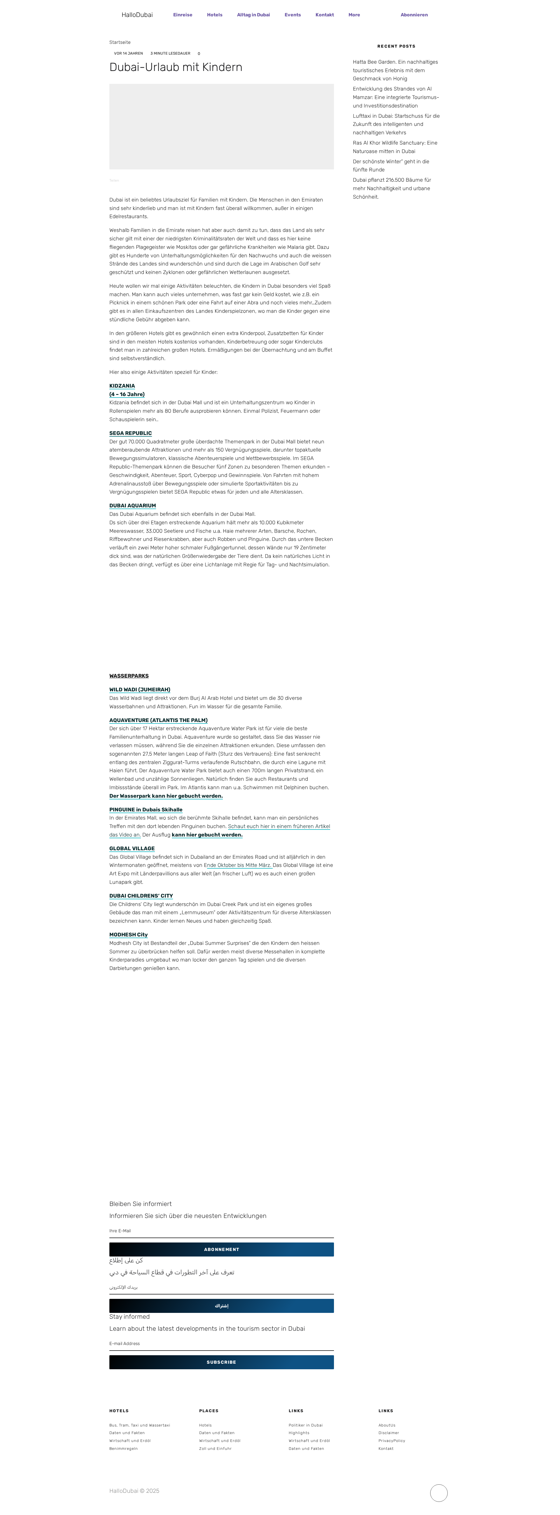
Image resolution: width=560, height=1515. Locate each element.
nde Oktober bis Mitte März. (240, 865)
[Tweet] (150, 180)
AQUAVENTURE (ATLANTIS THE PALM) (158, 720)
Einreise (182, 15)
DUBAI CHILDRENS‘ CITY (141, 896)
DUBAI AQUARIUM (132, 505)
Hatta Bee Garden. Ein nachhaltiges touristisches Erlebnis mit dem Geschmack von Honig (395, 70)
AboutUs (387, 1425)
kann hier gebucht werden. (207, 835)
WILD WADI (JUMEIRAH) (139, 689)
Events (293, 15)
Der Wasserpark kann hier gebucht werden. (166, 796)
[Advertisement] (221, 628)
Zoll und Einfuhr (215, 1448)
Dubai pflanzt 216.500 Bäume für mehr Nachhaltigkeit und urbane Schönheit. (392, 188)
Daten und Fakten (127, 1433)
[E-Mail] (181, 180)
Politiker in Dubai (306, 1425)
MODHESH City (128, 934)
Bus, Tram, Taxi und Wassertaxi (139, 1425)
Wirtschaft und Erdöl (130, 1440)
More (354, 15)
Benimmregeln (123, 1448)
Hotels (215, 15)
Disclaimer (389, 1433)
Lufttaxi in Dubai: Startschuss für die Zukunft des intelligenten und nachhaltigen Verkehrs (396, 124)
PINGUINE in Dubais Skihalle (146, 809)
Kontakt (325, 15)
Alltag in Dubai (253, 15)
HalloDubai (137, 15)
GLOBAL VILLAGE (132, 848)
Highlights (299, 1433)
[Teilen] (135, 180)
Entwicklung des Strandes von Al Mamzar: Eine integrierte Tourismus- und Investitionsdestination (396, 97)
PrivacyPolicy (392, 1440)
